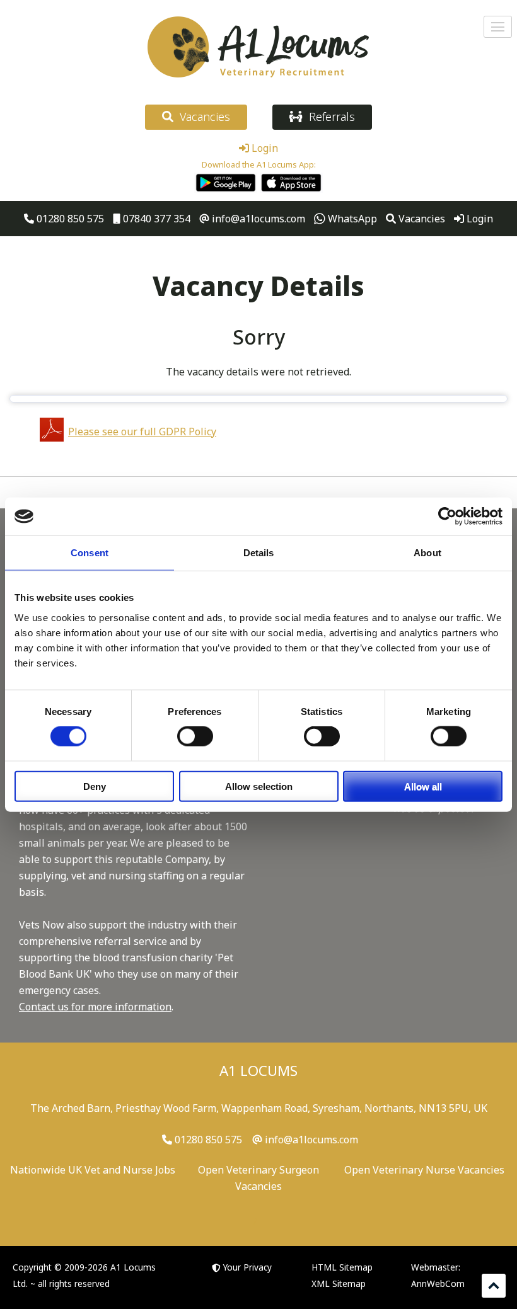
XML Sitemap (338, 1283)
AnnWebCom (438, 1283)
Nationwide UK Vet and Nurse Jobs (92, 1170)
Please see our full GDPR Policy (142, 431)
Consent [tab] (89, 552)
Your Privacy (247, 1267)
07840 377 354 (155, 219)
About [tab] (427, 552)
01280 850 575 (69, 219)
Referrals (329, 116)
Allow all (423, 785)
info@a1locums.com (257, 219)
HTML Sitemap (342, 1267)
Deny (94, 785)
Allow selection (259, 785)
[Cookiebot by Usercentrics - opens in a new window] (447, 516)
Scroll (494, 1286)
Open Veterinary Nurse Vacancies (424, 1170)
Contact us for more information (95, 1007)
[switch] (195, 736)
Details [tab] (258, 552)
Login (263, 148)
